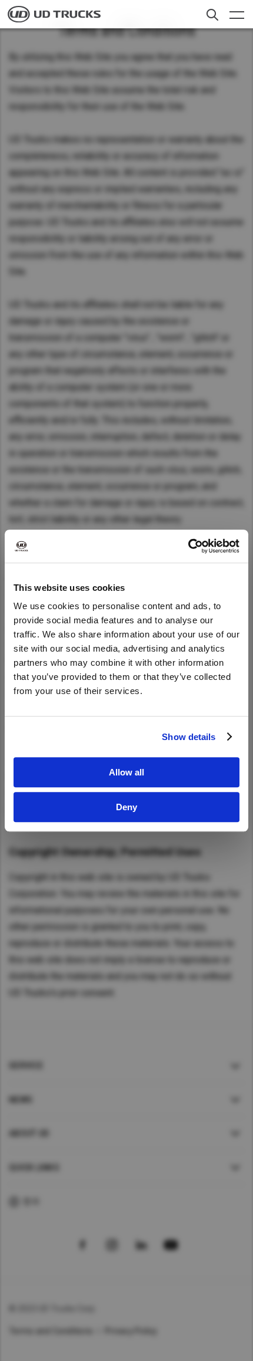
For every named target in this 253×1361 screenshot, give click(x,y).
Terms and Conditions (51, 1331)
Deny (126, 807)
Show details (188, 737)
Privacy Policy (131, 1331)
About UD (29, 1133)
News (20, 1099)
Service (26, 1065)
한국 (31, 1201)
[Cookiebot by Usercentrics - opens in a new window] (188, 546)
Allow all (126, 772)
